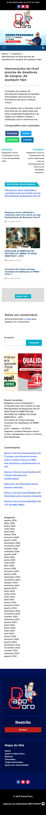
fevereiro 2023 (11, 639)
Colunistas (10, 759)
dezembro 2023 (12, 611)
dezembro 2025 (12, 543)
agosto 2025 (10, 554)
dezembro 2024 (12, 577)
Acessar (23, 730)
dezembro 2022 (12, 645)
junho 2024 (10, 594)
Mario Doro (9, 484)
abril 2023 (9, 633)
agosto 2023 (10, 622)
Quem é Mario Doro (15, 754)
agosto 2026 (10, 520)
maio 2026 (9, 529)
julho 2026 (9, 523)
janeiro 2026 (10, 540)
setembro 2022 (11, 653)
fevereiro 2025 (11, 571)
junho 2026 (9, 526)
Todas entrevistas (14, 762)
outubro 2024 (11, 583)
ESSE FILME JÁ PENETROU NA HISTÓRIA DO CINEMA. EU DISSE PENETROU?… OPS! (21, 253)
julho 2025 (9, 557)
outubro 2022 (11, 650)
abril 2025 (9, 566)
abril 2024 (9, 600)
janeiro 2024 (10, 608)
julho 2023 (9, 625)
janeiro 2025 (10, 574)
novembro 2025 (12, 546)
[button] (23, 372)
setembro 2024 (12, 585)
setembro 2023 (11, 619)
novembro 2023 (12, 614)
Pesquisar (9, 337)
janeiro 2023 (10, 642)
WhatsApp (12, 140)
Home (8, 751)
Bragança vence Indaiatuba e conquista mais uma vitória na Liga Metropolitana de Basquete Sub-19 (22, 214)
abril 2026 (9, 532)
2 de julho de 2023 (15, 85)
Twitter (26, 133)
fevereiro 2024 (11, 605)
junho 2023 (9, 628)
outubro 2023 (11, 616)
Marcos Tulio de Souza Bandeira (20, 453)
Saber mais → (23, 296)
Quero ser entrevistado (17, 765)
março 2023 (10, 636)
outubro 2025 (11, 549)
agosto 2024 (10, 588)
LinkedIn (27, 140)
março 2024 (10, 602)
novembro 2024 (12, 580)
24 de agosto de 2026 (13, 221)
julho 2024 (9, 591)
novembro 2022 (12, 648)
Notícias (9, 756)
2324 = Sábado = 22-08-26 (17, 428)
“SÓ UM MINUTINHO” (14, 505)
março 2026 (10, 534)
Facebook (12, 133)
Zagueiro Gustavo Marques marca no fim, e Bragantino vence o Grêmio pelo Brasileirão (23, 434)
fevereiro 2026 (11, 537)
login (28, 319)
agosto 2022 (10, 656)
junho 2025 (9, 560)
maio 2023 (9, 631)
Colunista (27, 85)
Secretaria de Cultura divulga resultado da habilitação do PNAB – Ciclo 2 (22, 271)
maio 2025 (9, 563)
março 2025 (10, 568)
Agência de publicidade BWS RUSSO (22, 804)
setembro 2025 (11, 551)
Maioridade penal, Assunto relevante (23, 496)
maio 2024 (9, 597)
